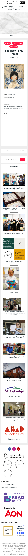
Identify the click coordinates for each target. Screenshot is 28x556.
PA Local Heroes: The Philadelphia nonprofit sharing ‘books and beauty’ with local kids (14, 232)
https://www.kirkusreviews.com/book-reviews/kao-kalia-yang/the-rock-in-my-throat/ (13, 108)
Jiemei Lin (11, 97)
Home (5, 6)
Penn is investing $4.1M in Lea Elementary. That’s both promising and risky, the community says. (14, 419)
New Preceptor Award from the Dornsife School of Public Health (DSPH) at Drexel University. (14, 209)
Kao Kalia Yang (11, 94)
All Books (7, 43)
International (13, 46)
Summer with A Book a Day (14, 396)
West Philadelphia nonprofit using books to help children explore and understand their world (14, 188)
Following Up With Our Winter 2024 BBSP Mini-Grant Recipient (14, 291)
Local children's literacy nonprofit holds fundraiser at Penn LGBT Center (14, 379)
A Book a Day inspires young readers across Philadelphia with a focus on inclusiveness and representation (14, 313)
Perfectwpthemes (19, 554)
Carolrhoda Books (13, 101)
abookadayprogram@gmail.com (9, 487)
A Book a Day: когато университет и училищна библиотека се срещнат (14, 438)
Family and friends (17, 43)
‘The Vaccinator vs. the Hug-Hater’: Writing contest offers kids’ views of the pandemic (14, 336)
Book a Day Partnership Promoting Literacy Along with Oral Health (14, 356)
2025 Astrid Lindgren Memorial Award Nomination (13, 262)
